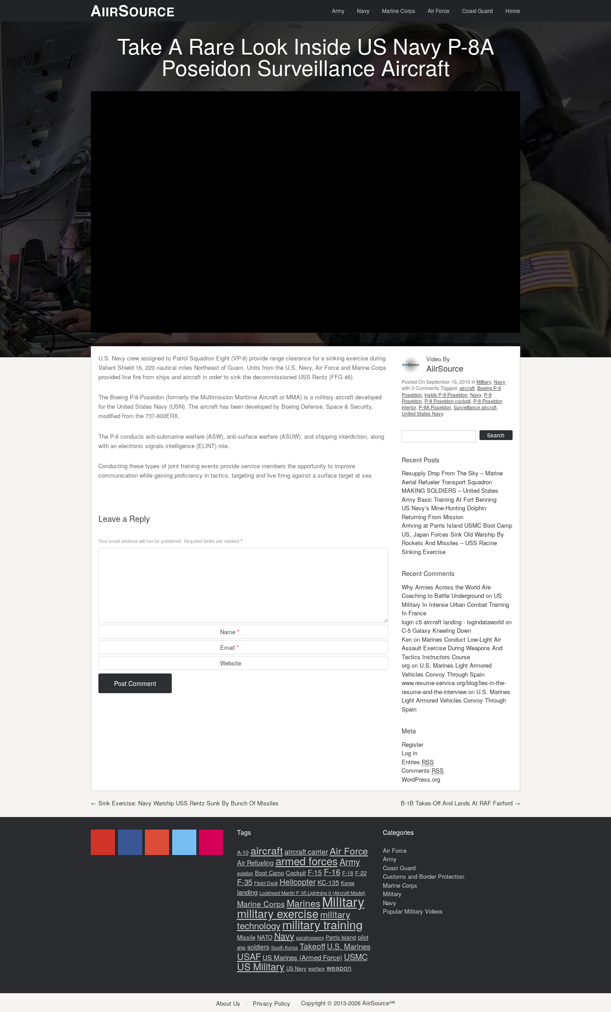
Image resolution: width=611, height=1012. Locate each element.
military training (322, 924)
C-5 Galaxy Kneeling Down (436, 630)
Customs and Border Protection (423, 876)
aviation (245, 873)
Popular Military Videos (413, 911)
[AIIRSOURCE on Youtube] (103, 842)
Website (230, 663)
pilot (363, 937)
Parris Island (341, 937)
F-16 (332, 871)
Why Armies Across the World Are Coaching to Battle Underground (446, 591)
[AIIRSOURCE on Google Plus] (157, 842)
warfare (316, 968)
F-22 (361, 873)
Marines (303, 903)
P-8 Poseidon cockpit (447, 400)
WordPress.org (421, 779)
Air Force (439, 10)
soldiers (258, 946)
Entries (418, 762)
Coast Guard (477, 10)
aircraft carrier (306, 852)
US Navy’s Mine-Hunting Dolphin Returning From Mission (444, 512)
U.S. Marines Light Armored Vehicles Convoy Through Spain (447, 669)
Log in (409, 753)
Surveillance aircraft (475, 407)
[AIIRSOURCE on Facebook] (130, 842)
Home (512, 10)
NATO (264, 937)
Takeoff (312, 946)
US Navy (296, 968)
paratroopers (310, 937)
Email (229, 647)
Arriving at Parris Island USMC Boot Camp (457, 525)
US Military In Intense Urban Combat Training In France (455, 604)
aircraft (467, 387)
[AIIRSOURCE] (132, 11)
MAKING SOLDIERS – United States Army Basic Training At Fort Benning (450, 495)
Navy (363, 10)
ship (241, 947)
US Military (260, 966)
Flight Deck (266, 883)
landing (247, 892)
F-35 (244, 881)
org (406, 665)
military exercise (277, 913)
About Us (228, 1003)
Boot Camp (269, 872)
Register (412, 744)
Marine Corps (398, 10)
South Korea (284, 947)
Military (483, 381)
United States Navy (422, 413)
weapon (339, 967)
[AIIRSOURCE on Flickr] (211, 842)
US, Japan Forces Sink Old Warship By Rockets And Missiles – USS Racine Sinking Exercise (453, 543)
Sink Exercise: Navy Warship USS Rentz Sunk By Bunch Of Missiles (185, 803)
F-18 (347, 873)
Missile (246, 937)
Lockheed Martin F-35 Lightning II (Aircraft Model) (312, 892)
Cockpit (296, 872)
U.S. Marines (348, 946)
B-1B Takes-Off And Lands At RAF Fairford (460, 803)
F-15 (315, 872)
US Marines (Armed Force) (302, 957)
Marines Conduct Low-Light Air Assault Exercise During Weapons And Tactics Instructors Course (452, 648)
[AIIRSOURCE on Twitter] (184, 842)
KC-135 (328, 882)
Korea (347, 882)
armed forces (307, 860)
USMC (356, 956)
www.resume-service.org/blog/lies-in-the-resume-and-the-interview (454, 687)
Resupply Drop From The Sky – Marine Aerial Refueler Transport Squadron (452, 477)
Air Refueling (255, 862)
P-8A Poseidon (435, 407)
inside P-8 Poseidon (445, 394)
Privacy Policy (271, 1003)
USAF (249, 956)
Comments (423, 770)
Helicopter (298, 881)
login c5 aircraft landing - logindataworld (453, 622)
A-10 (243, 852)
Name (229, 632)
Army (338, 10)
